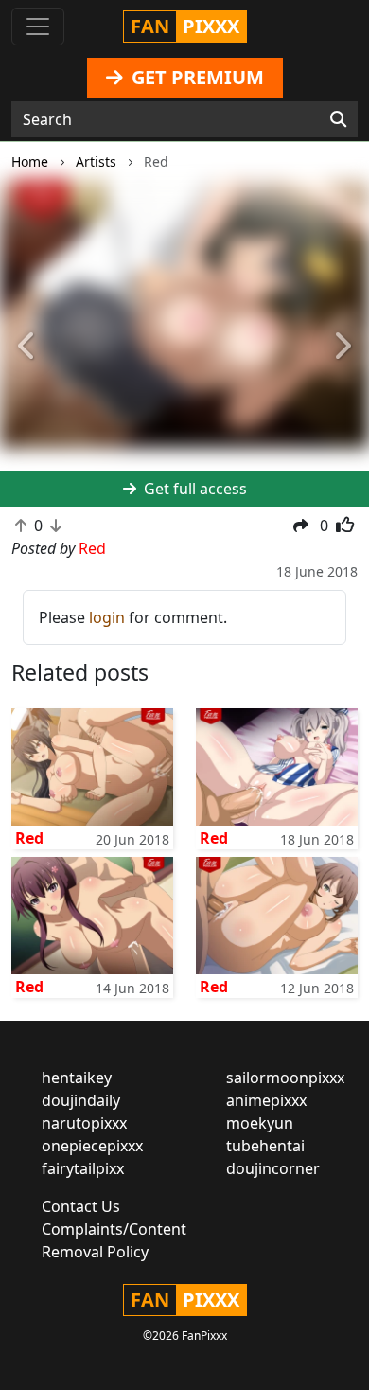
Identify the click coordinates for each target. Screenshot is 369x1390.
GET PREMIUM (195, 77)
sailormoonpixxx (285, 1077)
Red (29, 838)
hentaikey (77, 1077)
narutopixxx (84, 1123)
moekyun (259, 1123)
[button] (28, 347)
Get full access (193, 488)
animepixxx (266, 1100)
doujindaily (81, 1100)
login (107, 617)
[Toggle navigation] (37, 26)
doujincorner (273, 1168)
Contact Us (81, 1206)
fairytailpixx (83, 1168)
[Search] (338, 119)
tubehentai (265, 1145)
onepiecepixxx (92, 1145)
